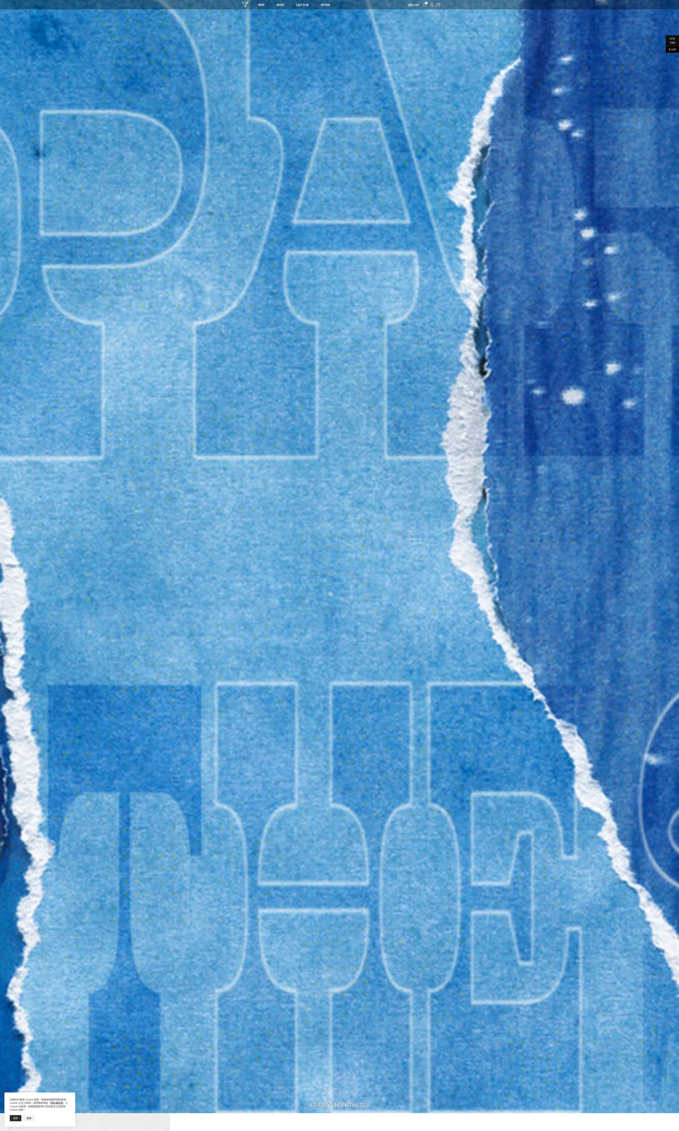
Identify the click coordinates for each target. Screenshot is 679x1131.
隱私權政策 (57, 1102)
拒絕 (29, 1118)
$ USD (671, 49)
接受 (15, 1118)
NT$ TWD (670, 40)
